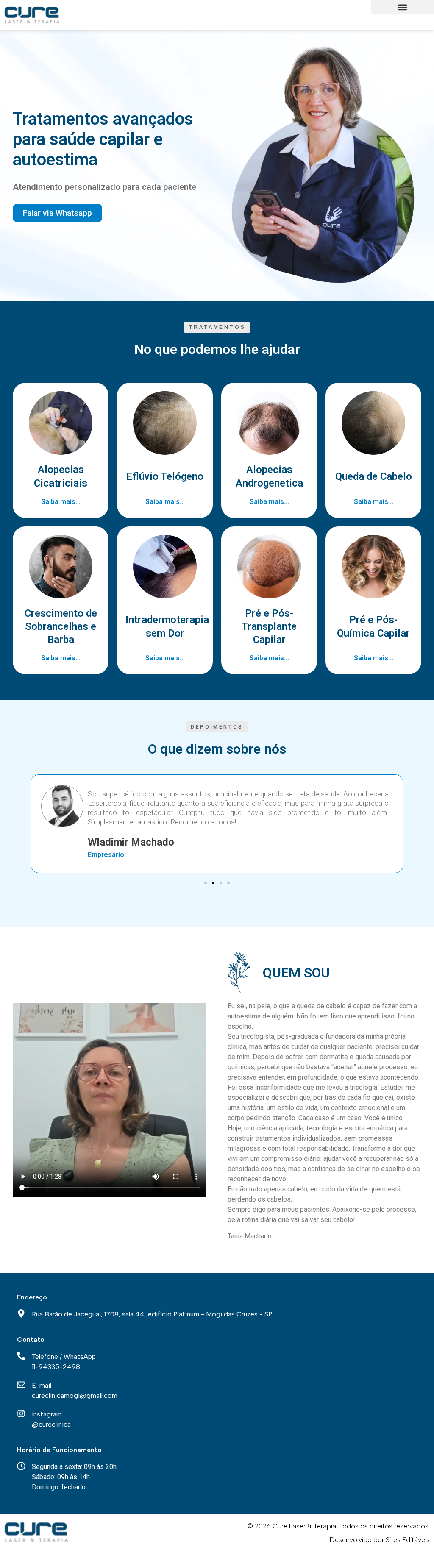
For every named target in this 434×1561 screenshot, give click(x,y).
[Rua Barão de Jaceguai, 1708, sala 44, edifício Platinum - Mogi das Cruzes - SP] (21, 1313)
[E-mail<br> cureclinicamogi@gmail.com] (21, 1384)
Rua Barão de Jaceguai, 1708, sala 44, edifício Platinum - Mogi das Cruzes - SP (152, 1314)
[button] (402, 7)
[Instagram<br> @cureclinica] (21, 1413)
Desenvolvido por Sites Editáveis (380, 1540)
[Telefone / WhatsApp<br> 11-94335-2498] (21, 1356)
